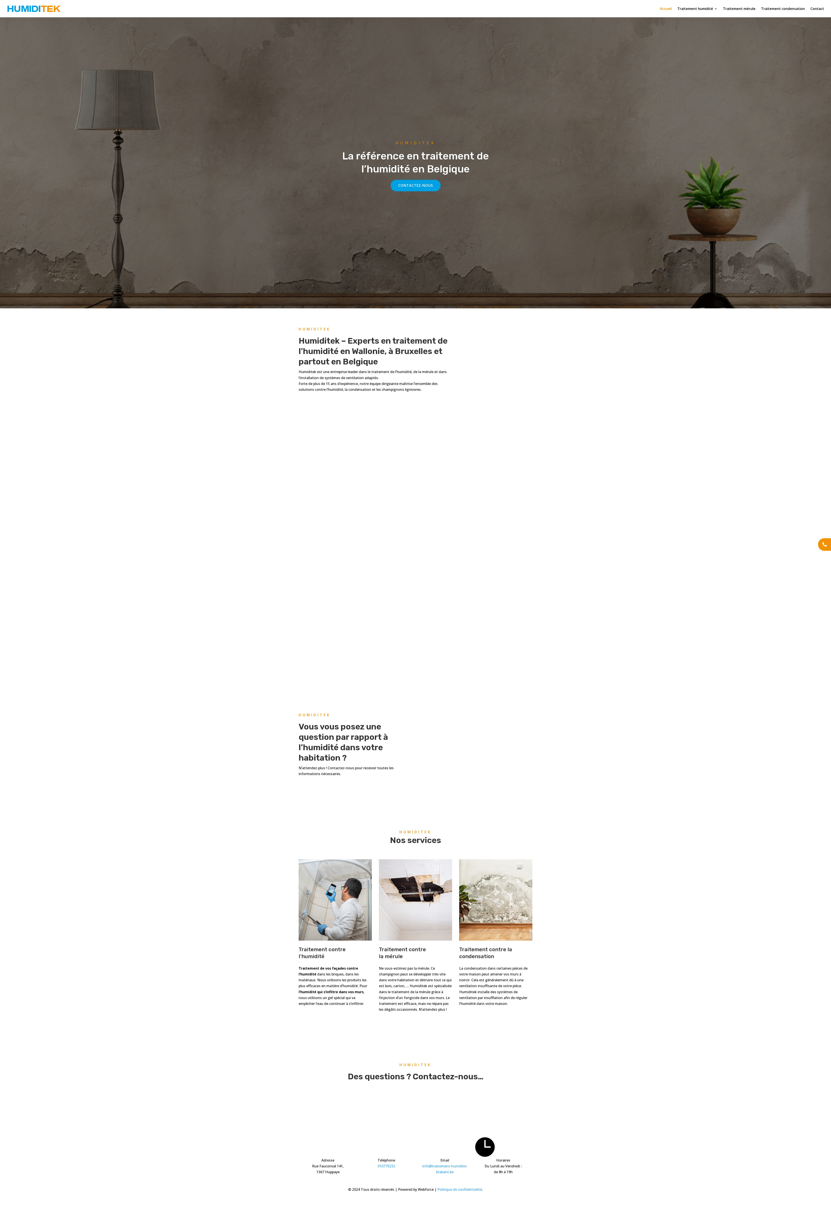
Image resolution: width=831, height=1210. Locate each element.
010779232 (386, 1166)
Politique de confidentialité (459, 1189)
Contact (817, 9)
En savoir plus (318, 1015)
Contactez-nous (415, 185)
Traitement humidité (695, 9)
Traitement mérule (739, 9)
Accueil (666, 9)
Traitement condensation (783, 9)
